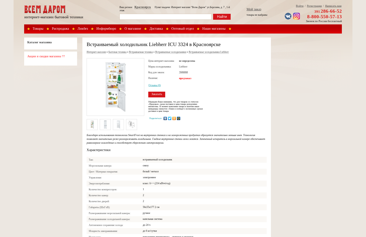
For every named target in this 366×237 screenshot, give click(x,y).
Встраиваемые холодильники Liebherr (209, 51)
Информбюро (106, 28)
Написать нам (333, 5)
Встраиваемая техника (141, 51)
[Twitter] (170, 118)
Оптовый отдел (182, 28)
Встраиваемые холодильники (170, 51)
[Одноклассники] (174, 118)
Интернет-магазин (96, 51)
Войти (300, 5)
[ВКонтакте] (165, 118)
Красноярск (142, 7)
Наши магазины (214, 28)
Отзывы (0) (154, 85)
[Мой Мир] (178, 118)
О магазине (133, 28)
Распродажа (60, 28)
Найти (222, 16)
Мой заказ (254, 9)
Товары (38, 28)
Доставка (156, 28)
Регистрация (314, 5)
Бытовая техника (117, 51)
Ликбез (83, 28)
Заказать (156, 94)
